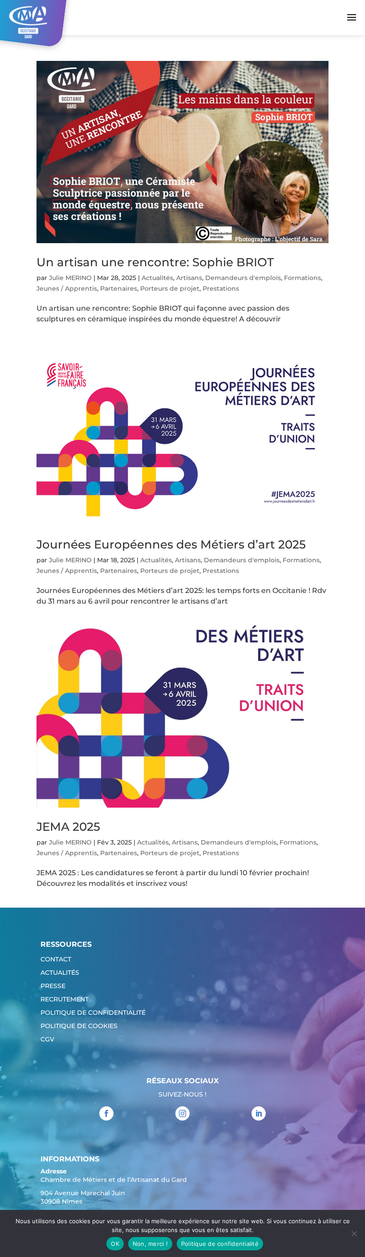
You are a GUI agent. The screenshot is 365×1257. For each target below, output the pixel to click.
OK (115, 1243)
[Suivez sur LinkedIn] (258, 1113)
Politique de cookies (79, 1026)
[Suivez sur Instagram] (182, 1113)
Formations (302, 278)
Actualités (157, 278)
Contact (56, 959)
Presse (53, 986)
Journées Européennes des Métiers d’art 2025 (171, 544)
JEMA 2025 (68, 827)
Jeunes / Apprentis (66, 288)
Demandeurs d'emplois (243, 278)
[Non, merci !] (353, 1233)
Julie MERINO (70, 278)
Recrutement (65, 999)
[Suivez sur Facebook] (106, 1113)
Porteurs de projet (169, 288)
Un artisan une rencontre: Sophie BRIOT (155, 262)
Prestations (221, 288)
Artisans (189, 278)
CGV (47, 1039)
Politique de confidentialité (93, 1013)
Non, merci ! (150, 1243)
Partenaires (118, 288)
